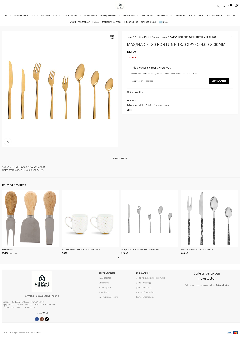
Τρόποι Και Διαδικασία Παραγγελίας (150, 278)
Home (129, 37)
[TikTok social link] (47, 319)
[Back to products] (228, 37)
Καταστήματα (105, 287)
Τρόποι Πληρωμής (143, 283)
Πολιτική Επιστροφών (145, 297)
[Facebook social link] (134, 110)
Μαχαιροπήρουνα (159, 37)
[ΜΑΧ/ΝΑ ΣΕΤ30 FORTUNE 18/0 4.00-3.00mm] (149, 218)
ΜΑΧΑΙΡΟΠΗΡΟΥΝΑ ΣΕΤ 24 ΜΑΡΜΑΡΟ (197, 249)
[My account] (218, 6)
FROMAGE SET (8, 249)
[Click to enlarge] (7, 141)
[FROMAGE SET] (30, 218)
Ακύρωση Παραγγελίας (145, 292)
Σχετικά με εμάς (107, 273)
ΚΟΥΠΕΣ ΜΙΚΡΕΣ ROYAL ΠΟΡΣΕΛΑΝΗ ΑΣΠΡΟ (81, 249)
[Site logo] (120, 6)
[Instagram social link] (42, 319)
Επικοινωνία (104, 283)
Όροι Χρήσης (104, 292)
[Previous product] (224, 37)
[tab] (120, 157)
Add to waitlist (219, 81)
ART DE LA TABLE (142, 37)
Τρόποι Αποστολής (144, 287)
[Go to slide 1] (118, 257)
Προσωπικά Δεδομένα (108, 297)
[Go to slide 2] (121, 257)
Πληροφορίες (143, 273)
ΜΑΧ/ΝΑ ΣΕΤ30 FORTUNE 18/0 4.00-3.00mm (140, 249)
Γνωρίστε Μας (105, 278)
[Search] (224, 6)
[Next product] (231, 37)
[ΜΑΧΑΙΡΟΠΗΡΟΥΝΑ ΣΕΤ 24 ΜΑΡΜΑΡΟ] (209, 218)
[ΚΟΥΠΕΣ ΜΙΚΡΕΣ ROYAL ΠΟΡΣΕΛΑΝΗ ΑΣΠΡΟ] (90, 218)
